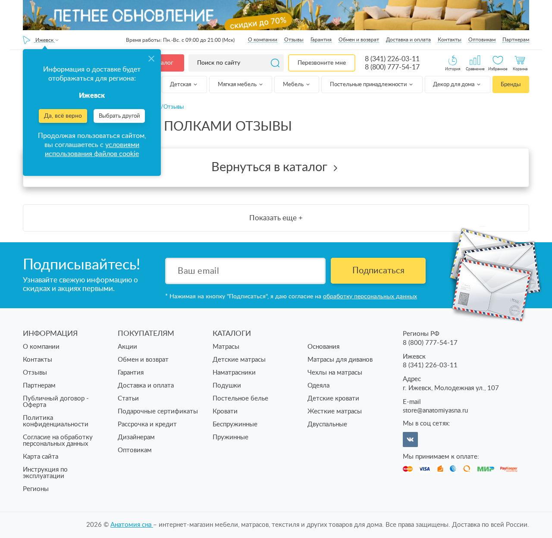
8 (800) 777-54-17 (392, 67)
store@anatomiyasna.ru (435, 410)
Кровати (225, 411)
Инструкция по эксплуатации (45, 472)
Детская (181, 85)
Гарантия (321, 39)
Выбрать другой (119, 116)
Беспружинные (235, 424)
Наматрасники (234, 372)
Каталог (162, 63)
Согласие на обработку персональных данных (58, 440)
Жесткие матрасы (334, 411)
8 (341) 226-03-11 (392, 59)
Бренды (511, 85)
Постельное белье (240, 398)
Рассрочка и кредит (147, 424)
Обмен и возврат (359, 39)
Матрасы (226, 347)
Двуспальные (327, 424)
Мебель (294, 85)
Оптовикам (482, 39)
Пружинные (230, 437)
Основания (323, 347)
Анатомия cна (131, 525)
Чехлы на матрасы (334, 372)
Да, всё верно (63, 116)
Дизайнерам (136, 437)
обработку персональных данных (370, 297)
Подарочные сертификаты (158, 411)
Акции (127, 347)
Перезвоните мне (322, 63)
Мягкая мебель (238, 85)
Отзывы (294, 39)
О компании (262, 39)
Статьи (128, 398)
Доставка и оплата (408, 39)
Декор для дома (454, 85)
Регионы (36, 489)
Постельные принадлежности (369, 85)
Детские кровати (333, 398)
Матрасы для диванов (340, 360)
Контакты (449, 39)
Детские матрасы (239, 360)
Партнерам (515, 39)
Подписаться (378, 270)
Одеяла (318, 385)
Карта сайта (40, 457)
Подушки (227, 385)
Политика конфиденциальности (55, 421)
